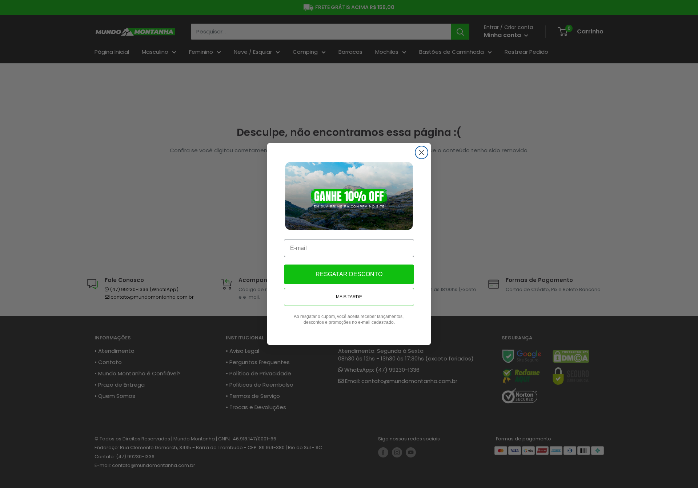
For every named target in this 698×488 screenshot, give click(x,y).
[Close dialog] (421, 152)
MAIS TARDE (349, 296)
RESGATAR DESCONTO (349, 274)
